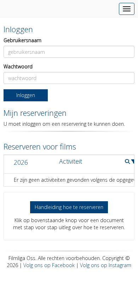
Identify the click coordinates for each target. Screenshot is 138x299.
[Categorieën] (133, 161)
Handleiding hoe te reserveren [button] (69, 207)
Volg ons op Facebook (49, 265)
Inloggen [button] (25, 95)
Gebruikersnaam (22, 40)
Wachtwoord (18, 66)
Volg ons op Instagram (105, 265)
